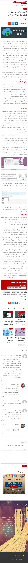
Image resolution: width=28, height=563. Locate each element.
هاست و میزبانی (14, 487)
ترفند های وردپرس (6, 292)
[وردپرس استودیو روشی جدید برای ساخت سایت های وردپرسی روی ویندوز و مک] (8, 314)
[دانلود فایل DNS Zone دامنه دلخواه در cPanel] (14, 484)
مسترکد (25, 74)
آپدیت (22, 292)
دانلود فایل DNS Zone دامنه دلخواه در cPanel (14, 491)
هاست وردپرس (13, 556)
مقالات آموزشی (23, 296)
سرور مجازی (6, 556)
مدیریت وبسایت (6, 294)
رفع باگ (24, 294)
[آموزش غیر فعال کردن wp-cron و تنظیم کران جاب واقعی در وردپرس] (20, 332)
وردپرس (24, 9)
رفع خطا (20, 294)
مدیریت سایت (14, 294)
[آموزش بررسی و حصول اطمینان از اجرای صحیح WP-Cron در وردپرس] (8, 332)
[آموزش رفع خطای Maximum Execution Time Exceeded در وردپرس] (20, 314)
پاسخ (2, 380)
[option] (14, 485)
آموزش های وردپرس (15, 292)
